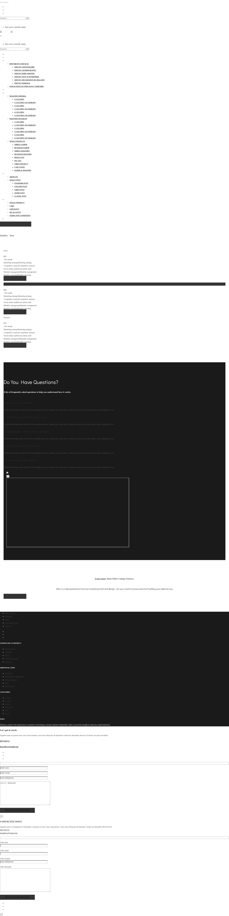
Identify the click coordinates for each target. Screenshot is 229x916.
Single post (15, 180)
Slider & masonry (22, 170)
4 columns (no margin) (25, 115)
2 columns (19, 99)
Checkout (14, 209)
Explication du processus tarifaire (27, 86)
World (7, 713)
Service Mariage (22, 83)
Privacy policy (11, 680)
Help (7, 219)
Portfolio (10, 93)
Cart (12, 206)
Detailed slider (21, 148)
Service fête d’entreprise (26, 77)
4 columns (19, 112)
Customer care (11, 623)
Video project (21, 164)
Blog (7, 174)
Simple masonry (22, 151)
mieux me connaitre (14, 57)
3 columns (19, 106)
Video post (19, 190)
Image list (19, 157)
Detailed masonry (23, 154)
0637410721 (5, 741)
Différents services (19, 64)
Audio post (19, 193)
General (8, 701)
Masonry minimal (18, 96)
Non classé (9, 707)
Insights (8, 704)
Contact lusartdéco (15, 90)
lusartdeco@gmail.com (9, 747)
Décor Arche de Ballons (16, 61)
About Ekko (10, 613)
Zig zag (17, 161)
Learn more (100, 579)
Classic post (20, 196)
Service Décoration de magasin (29, 80)
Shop (7, 199)
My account (15, 212)
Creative (8, 698)
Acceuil (8, 54)
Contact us (10, 686)
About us (9, 673)
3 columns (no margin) (25, 109)
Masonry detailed (18, 119)
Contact (8, 626)
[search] (13, 18)
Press (7, 620)
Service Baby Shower (24, 73)
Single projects (17, 141)
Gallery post (20, 186)
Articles (14, 177)
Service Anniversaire (24, 67)
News (7, 683)
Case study (19, 167)
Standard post (21, 183)
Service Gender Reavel (25, 70)
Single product (17, 203)
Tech (6, 710)
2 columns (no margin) (25, 103)
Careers (8, 616)
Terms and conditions (20, 216)
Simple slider (20, 145)
